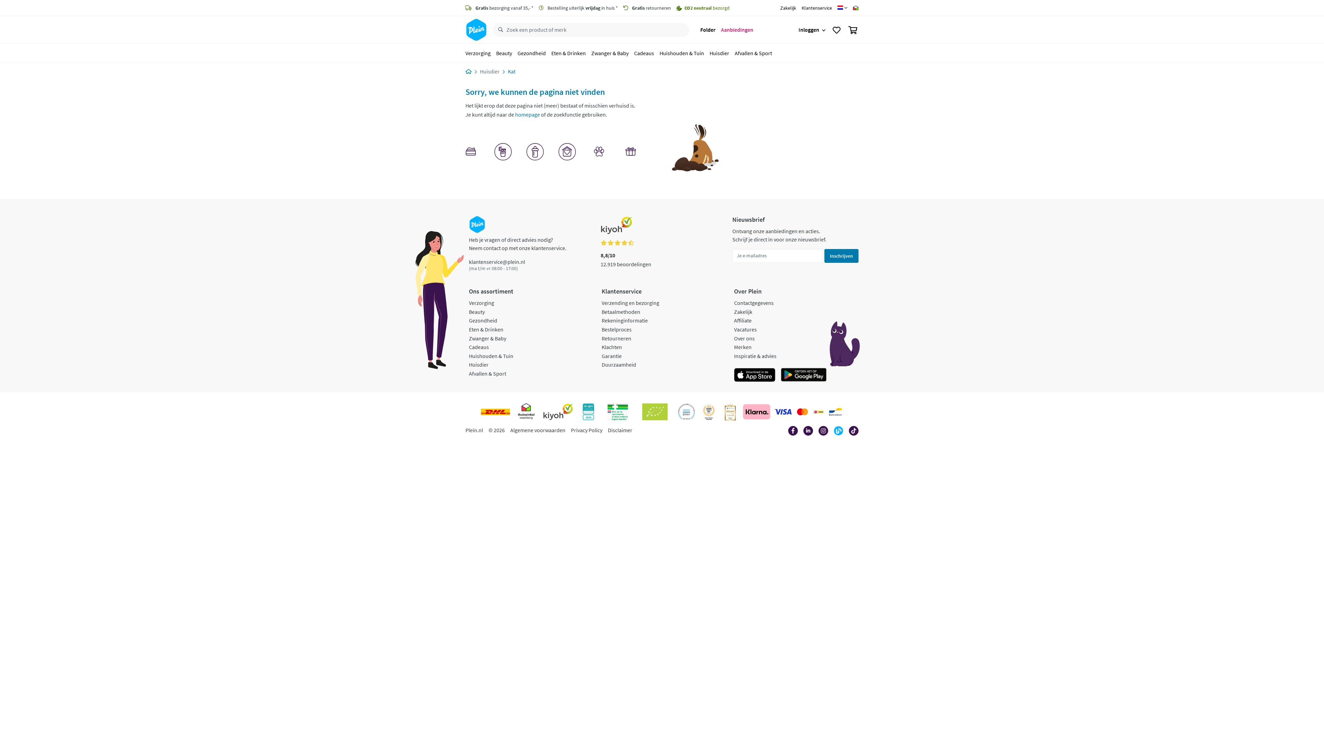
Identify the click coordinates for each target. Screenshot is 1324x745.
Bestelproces (617, 329)
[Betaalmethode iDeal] (818, 412)
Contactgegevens (754, 302)
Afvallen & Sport (753, 53)
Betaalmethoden (621, 311)
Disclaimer (620, 430)
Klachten (612, 347)
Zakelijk (788, 8)
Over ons (744, 338)
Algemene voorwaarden (537, 430)
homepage (527, 114)
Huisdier (719, 53)
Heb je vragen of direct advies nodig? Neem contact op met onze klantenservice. (517, 243)
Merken (743, 347)
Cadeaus (644, 53)
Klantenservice (817, 8)
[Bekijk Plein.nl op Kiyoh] (558, 411)
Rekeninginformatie (625, 320)
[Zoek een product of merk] (499, 30)
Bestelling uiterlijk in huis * (582, 8)
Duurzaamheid (619, 364)
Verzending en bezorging (630, 302)
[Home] (468, 71)
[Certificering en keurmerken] (655, 411)
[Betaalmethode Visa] (783, 411)
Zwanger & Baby (610, 53)
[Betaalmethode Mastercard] (802, 412)
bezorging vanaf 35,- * (504, 8)
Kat (511, 71)
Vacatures (745, 329)
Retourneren (616, 338)
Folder (707, 29)
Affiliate (743, 320)
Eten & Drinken (568, 53)
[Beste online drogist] (709, 411)
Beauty (504, 53)
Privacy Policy (586, 430)
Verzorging (478, 53)
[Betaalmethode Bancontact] (835, 412)
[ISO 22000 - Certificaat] (686, 411)
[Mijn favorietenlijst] (837, 30)
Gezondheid (532, 53)
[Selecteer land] (842, 8)
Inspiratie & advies (755, 355)
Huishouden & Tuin (682, 53)
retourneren (651, 8)
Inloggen (809, 29)
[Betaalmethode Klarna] (756, 411)
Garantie (612, 355)
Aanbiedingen (737, 29)
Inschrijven (841, 256)
